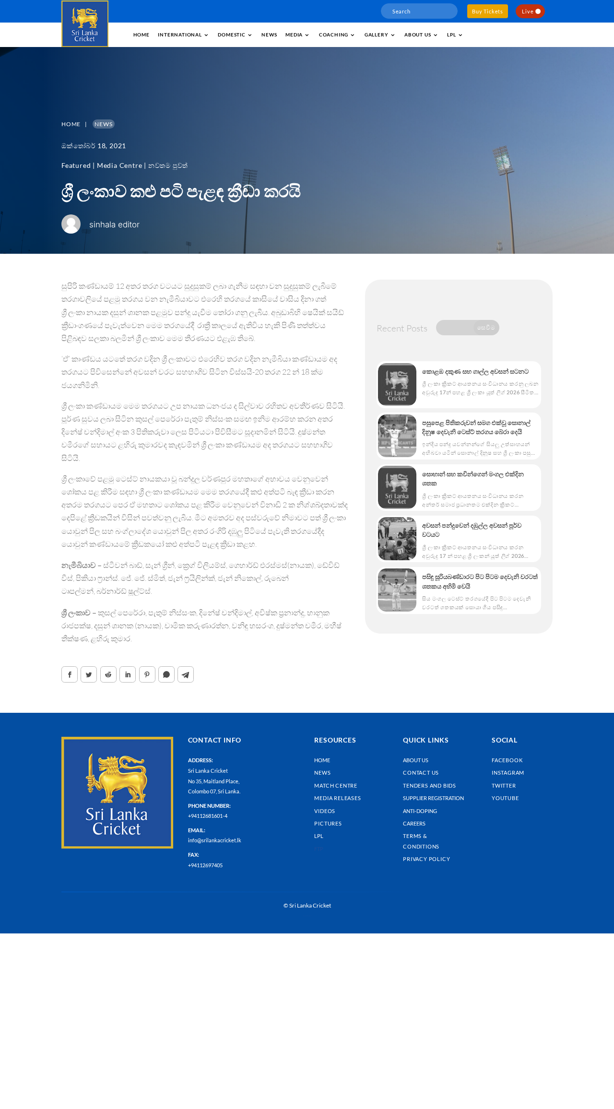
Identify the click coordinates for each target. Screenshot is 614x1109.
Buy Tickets (487, 11)
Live (527, 11)
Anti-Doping (420, 811)
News (269, 34)
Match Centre (335, 785)
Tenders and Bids (429, 785)
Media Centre (119, 165)
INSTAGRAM (508, 772)
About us (417, 34)
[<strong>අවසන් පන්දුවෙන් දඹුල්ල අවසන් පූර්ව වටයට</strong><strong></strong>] (397, 538)
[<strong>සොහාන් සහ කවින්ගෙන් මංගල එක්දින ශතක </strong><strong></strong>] (397, 487)
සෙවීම (486, 327)
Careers (414, 823)
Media (294, 34)
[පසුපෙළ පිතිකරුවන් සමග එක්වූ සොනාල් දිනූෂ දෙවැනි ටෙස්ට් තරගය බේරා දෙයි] (397, 436)
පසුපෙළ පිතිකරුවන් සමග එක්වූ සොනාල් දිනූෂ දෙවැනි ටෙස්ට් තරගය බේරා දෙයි (476, 427)
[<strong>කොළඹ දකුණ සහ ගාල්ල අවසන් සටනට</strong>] (397, 384)
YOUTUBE (505, 798)
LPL (451, 34)
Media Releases (337, 798)
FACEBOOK (507, 760)
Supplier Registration (433, 798)
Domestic (231, 34)
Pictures (328, 823)
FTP (318, 849)
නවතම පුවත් (168, 165)
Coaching (333, 34)
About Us (415, 760)
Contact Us (421, 772)
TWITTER (504, 785)
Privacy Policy (426, 859)
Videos (324, 811)
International (179, 34)
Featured (76, 165)
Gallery (377, 34)
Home (141, 34)
